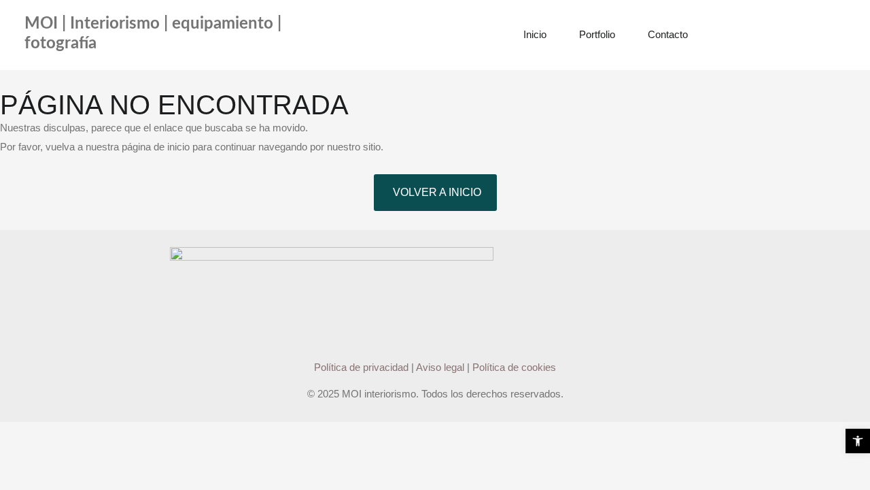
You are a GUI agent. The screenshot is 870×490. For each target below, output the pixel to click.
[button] (858, 441)
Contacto (668, 34)
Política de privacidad (361, 367)
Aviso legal (440, 367)
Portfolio (597, 34)
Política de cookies (514, 367)
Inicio (534, 34)
